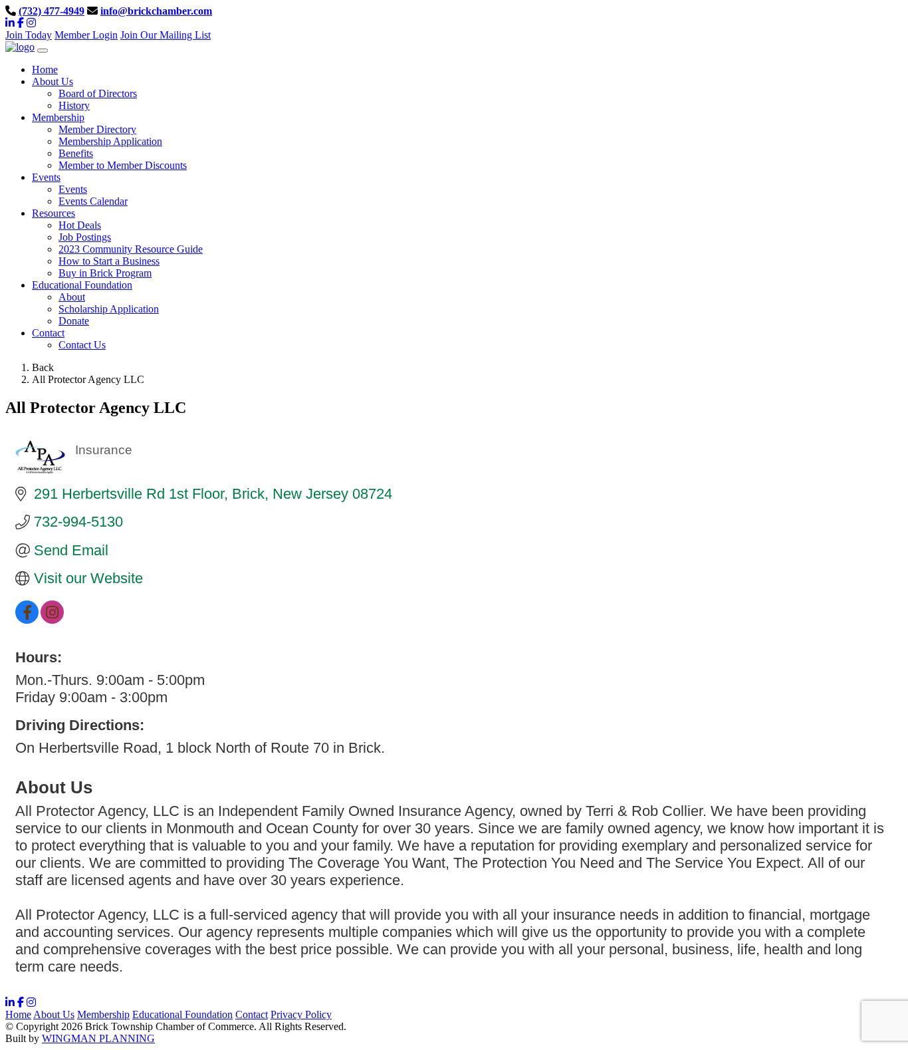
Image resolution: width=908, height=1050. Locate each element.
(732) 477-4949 (51, 11)
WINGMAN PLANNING (98, 1038)
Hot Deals (79, 225)
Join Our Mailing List (165, 35)
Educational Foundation (182, 1014)
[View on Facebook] (27, 618)
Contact (251, 1014)
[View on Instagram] (52, 618)
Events (72, 189)
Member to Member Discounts (122, 165)
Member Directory (97, 129)
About (71, 297)
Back (43, 367)
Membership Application (110, 141)
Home (18, 1014)
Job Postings (84, 237)
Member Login (86, 35)
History (74, 105)
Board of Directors (97, 93)
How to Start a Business (109, 261)
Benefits (75, 153)
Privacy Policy (301, 1014)
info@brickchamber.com (156, 11)
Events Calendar (93, 201)
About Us (53, 1014)
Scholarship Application (108, 309)
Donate (73, 321)
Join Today (28, 35)
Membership (103, 1014)
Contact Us (82, 344)
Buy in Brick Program (105, 273)
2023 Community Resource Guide (130, 249)
